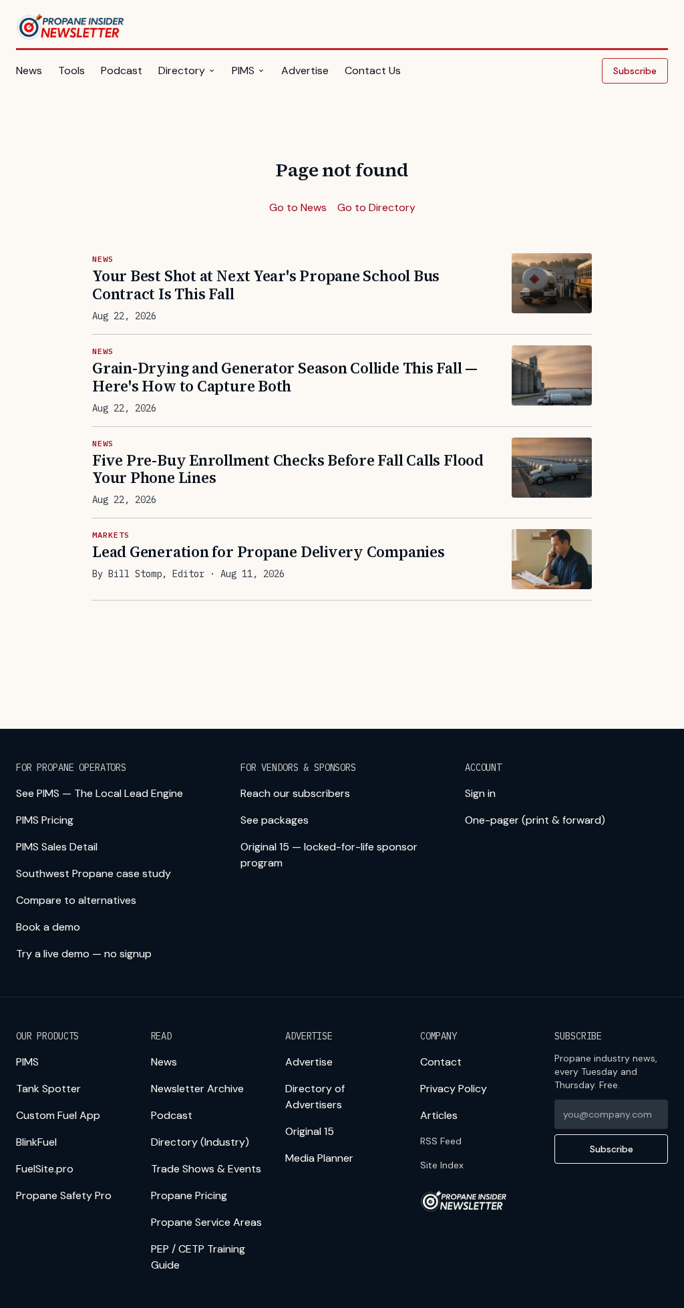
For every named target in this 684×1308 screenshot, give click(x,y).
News (29, 70)
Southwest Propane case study (93, 873)
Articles (439, 1115)
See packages (274, 820)
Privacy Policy (453, 1089)
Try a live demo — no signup (84, 954)
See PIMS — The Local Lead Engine (99, 793)
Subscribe (635, 71)
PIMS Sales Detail (57, 847)
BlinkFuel (36, 1142)
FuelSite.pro (44, 1169)
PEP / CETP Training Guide (198, 1257)
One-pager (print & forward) (535, 820)
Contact (441, 1062)
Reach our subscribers (295, 793)
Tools (71, 70)
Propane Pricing (189, 1195)
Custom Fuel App (58, 1115)
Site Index (442, 1165)
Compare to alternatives (76, 900)
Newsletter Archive (197, 1089)
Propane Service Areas (206, 1222)
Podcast (121, 70)
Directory (181, 70)
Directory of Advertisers (315, 1097)
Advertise (305, 70)
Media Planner (319, 1158)
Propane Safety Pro (64, 1195)
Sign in (480, 793)
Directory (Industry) (200, 1142)
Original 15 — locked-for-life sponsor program (328, 855)
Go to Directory (376, 207)
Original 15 (309, 1131)
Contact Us (373, 70)
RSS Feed (441, 1141)
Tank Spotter (48, 1089)
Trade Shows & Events (206, 1169)
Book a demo (48, 927)
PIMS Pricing (44, 820)
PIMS (243, 70)
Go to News (298, 207)
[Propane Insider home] (71, 26)
